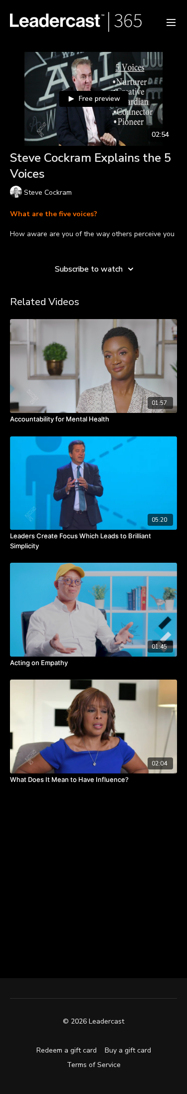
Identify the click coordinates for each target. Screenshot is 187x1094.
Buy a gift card (128, 1050)
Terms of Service (94, 1065)
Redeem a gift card (66, 1050)
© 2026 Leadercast (93, 1021)
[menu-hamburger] (171, 21)
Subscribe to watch (89, 269)
